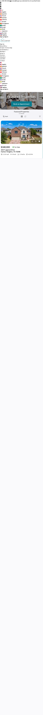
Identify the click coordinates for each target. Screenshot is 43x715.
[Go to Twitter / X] (0, 6)
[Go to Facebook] (0, 2)
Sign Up (2, 44)
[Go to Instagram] (0, 4)
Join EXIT (2, 58)
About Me (3, 46)
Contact (2, 60)
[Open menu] (0, 91)
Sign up (2, 36)
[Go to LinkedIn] (0, 8)
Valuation (3, 57)
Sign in (6, 36)
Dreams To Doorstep (6, 47)
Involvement (3, 49)
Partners (2, 55)
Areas (1, 53)
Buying (2, 51)
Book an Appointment (21, 104)
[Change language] (1, 10)
